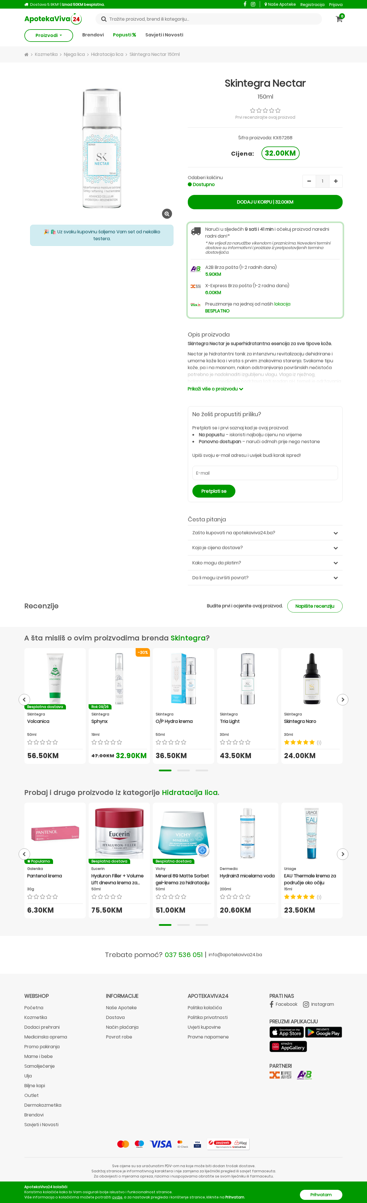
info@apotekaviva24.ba (235, 954)
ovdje (117, 1197)
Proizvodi (47, 35)
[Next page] (342, 699)
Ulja (28, 1076)
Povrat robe (119, 1037)
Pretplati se (214, 491)
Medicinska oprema (45, 1037)
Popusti (122, 35)
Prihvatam (321, 1195)
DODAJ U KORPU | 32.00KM (265, 202)
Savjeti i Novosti (164, 35)
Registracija (312, 4)
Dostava (115, 1017)
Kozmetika (35, 1017)
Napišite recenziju (315, 606)
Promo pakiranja (42, 1046)
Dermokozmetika (42, 1105)
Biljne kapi (34, 1085)
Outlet (31, 1095)
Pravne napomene (208, 1037)
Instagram (322, 1004)
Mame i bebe (38, 1056)
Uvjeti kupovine (204, 1027)
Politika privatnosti (208, 1017)
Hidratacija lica (190, 792)
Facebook (286, 1004)
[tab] (165, 770)
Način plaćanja (122, 1027)
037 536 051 (184, 954)
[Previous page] (24, 699)
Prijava (336, 4)
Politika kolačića (205, 1007)
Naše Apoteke (282, 4)
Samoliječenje (39, 1066)
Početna (33, 1007)
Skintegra (188, 638)
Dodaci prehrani (42, 1027)
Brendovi (93, 35)
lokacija (282, 304)
